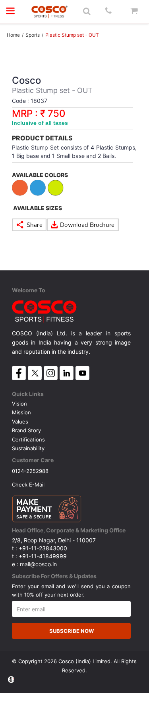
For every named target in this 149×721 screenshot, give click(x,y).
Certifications (28, 439)
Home (13, 35)
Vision (19, 403)
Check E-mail (28, 484)
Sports (32, 35)
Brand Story (26, 430)
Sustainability (28, 448)
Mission (21, 412)
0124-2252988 (30, 471)
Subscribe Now (71, 631)
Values (20, 421)
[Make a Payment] (46, 506)
